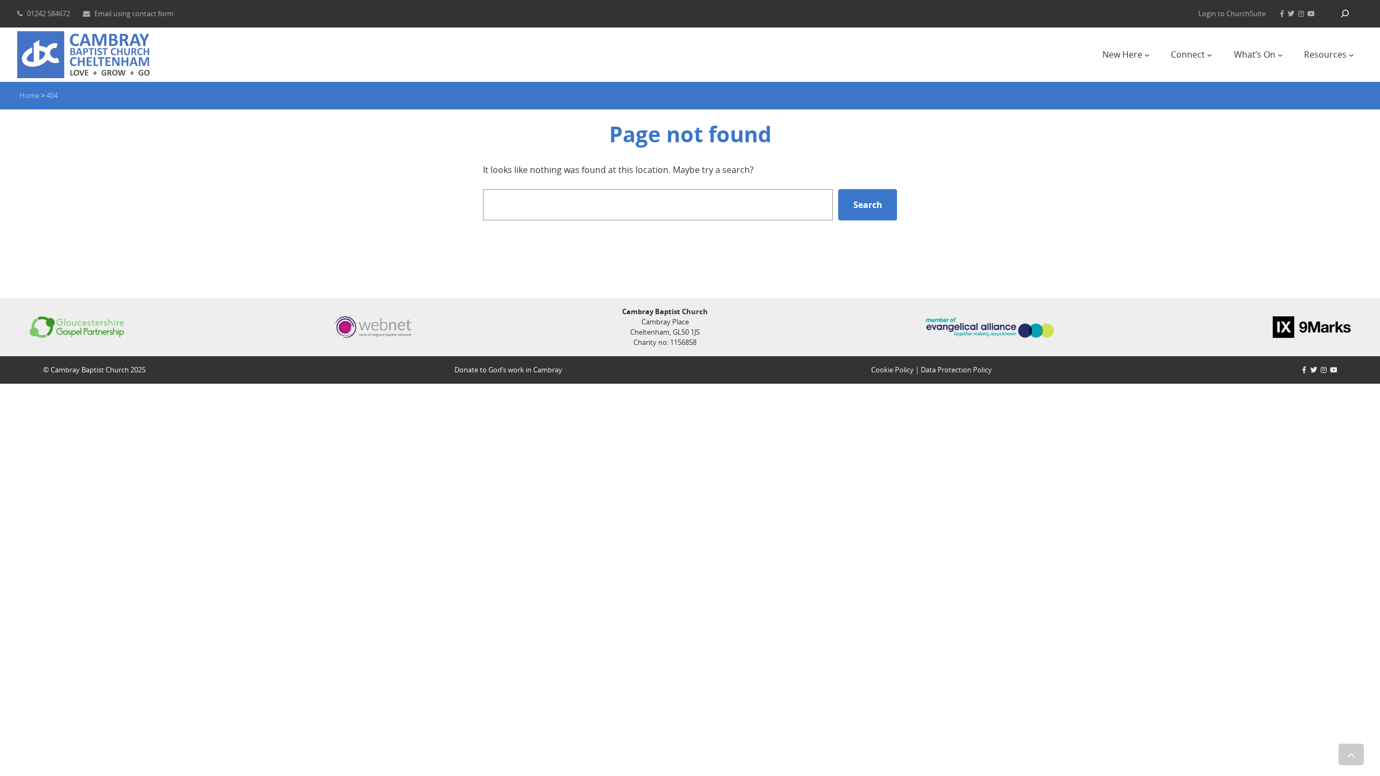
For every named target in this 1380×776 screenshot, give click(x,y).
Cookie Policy (892, 370)
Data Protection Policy (956, 370)
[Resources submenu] (1351, 55)
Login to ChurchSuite (1232, 13)
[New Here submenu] (1147, 55)
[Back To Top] (1351, 754)
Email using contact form (134, 13)
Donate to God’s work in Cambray (508, 370)
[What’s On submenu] (1280, 55)
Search (867, 205)
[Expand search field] (1345, 13)
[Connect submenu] (1209, 55)
